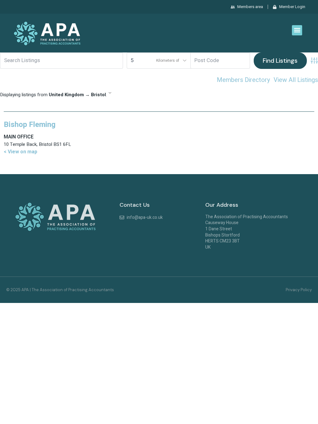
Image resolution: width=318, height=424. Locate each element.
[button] (297, 30)
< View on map (20, 152)
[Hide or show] (110, 94)
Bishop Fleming (30, 124)
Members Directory (243, 80)
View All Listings (296, 80)
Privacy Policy (299, 289)
